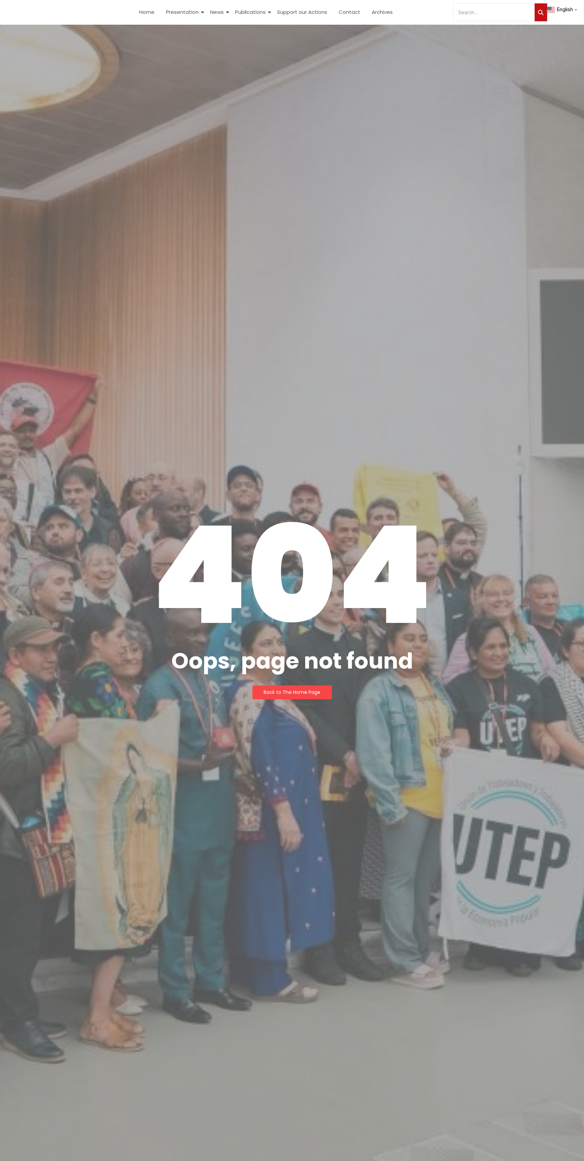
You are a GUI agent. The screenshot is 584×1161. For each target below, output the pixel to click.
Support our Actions (302, 12)
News (217, 12)
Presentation (182, 12)
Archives (382, 12)
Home (146, 12)
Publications (250, 12)
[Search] (541, 12)
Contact (349, 12)
